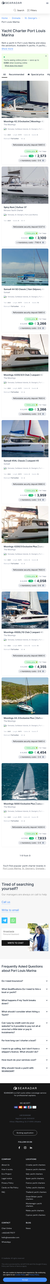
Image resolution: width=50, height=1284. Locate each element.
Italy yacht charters (34, 1174)
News (28, 1228)
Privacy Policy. (34, 1275)
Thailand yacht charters (36, 1192)
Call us (6, 902)
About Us (5, 1165)
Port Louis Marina (12, 868)
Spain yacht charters (35, 1178)
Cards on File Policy (10, 1187)
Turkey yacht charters (35, 1187)
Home (5, 18)
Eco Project (6, 1174)
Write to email (10, 910)
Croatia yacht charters (35, 1165)
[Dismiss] (46, 56)
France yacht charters (35, 1183)
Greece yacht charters (35, 1169)
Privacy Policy (7, 1183)
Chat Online (7, 1228)
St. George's (31, 18)
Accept (25, 1280)
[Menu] (47, 3)
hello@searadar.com (10, 1237)
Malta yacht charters (35, 1210)
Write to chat (16, 943)
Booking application (25, 1133)
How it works (7, 1169)
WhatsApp (6, 1242)
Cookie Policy (20, 1275)
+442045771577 (8, 1233)
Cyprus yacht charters (35, 1215)
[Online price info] (36, 151)
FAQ (3, 1192)
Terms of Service (16, 1266)
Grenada (16, 18)
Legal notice (7, 1178)
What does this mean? (14, 66)
